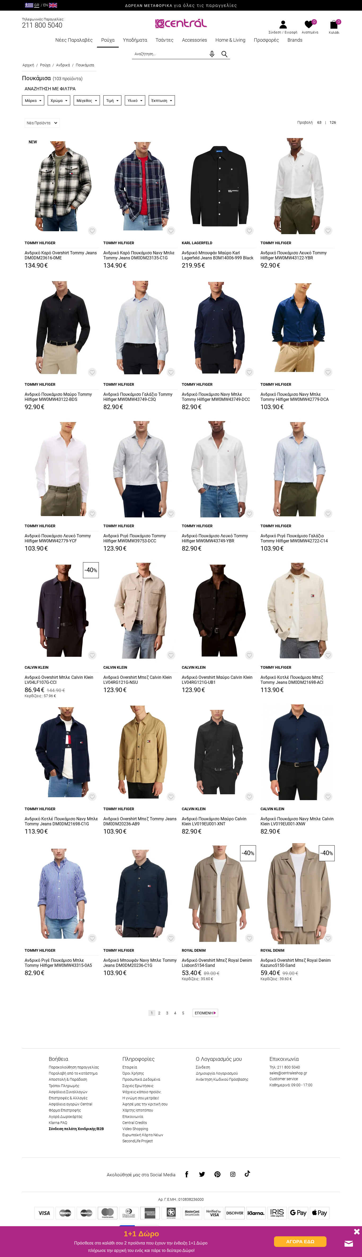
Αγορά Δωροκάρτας (65, 1116)
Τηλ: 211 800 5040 (285, 1067)
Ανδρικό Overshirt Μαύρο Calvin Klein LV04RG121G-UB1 (217, 680)
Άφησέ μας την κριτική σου (144, 1104)
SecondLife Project (137, 1141)
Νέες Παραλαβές (74, 40)
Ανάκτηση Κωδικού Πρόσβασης (222, 1079)
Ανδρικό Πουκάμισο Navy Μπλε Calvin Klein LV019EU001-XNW (297, 821)
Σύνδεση (275, 32)
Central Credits (134, 1123)
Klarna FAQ (58, 1123)
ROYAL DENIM (194, 950)
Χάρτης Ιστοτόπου (137, 1110)
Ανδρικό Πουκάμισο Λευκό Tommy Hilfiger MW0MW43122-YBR (294, 255)
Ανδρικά (63, 65)
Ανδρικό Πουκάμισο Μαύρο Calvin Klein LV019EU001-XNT (214, 821)
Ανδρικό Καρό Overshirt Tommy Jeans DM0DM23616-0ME (61, 255)
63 (319, 122)
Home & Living (230, 40)
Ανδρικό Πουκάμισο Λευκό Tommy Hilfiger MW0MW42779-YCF (58, 538)
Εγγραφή (291, 32)
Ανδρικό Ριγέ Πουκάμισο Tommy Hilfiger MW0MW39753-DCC (134, 538)
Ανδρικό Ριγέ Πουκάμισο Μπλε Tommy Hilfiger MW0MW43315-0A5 (58, 963)
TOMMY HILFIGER (40, 243)
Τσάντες (165, 40)
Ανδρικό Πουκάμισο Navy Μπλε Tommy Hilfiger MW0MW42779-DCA (295, 397)
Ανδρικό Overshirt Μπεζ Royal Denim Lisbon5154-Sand (217, 963)
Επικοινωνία (132, 1116)
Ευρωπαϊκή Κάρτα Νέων (142, 1135)
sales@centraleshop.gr (288, 1073)
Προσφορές (266, 40)
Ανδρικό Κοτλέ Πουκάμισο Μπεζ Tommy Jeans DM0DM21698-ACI (292, 680)
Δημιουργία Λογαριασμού (217, 1073)
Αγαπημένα (310, 32)
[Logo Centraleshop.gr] (181, 23)
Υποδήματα (135, 40)
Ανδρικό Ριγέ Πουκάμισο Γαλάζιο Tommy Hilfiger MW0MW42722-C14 (294, 538)
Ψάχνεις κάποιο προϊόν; (141, 1092)
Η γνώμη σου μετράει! (140, 1098)
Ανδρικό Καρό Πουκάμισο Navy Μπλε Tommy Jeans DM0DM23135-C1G (139, 255)
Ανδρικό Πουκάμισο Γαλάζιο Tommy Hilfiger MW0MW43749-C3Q (138, 397)
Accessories (194, 40)
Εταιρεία (129, 1067)
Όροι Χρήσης (133, 1073)
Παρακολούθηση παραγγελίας (74, 1067)
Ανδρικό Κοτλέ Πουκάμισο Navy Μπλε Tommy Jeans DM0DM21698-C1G (61, 821)
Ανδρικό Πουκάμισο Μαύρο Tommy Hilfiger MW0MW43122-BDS (58, 397)
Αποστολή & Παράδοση (68, 1079)
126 (333, 122)
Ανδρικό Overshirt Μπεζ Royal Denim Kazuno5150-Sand (296, 963)
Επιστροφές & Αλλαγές (68, 1098)
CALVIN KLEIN (36, 667)
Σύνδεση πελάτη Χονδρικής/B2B (76, 1129)
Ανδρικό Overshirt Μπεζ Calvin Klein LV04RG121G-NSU (137, 680)
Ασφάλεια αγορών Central (70, 1104)
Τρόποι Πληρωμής (64, 1086)
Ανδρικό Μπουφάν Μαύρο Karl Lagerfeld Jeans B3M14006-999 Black (217, 255)
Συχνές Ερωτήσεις (137, 1086)
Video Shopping (135, 1129)
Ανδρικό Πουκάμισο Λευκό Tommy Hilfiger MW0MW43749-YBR (215, 538)
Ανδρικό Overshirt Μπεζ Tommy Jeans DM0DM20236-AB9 (139, 821)
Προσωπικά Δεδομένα (141, 1079)
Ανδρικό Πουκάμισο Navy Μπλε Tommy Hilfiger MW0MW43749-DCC (216, 397)
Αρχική (28, 65)
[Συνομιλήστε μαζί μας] (349, 1244)
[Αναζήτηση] (224, 54)
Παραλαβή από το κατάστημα (73, 1073)
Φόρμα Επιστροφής (65, 1110)
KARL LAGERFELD (197, 243)
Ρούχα (107, 40)
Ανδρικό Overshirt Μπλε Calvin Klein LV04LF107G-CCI (59, 680)
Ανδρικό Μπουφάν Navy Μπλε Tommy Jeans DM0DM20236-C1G (140, 963)
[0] (309, 25)
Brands (295, 40)
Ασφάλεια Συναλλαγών (68, 1092)
